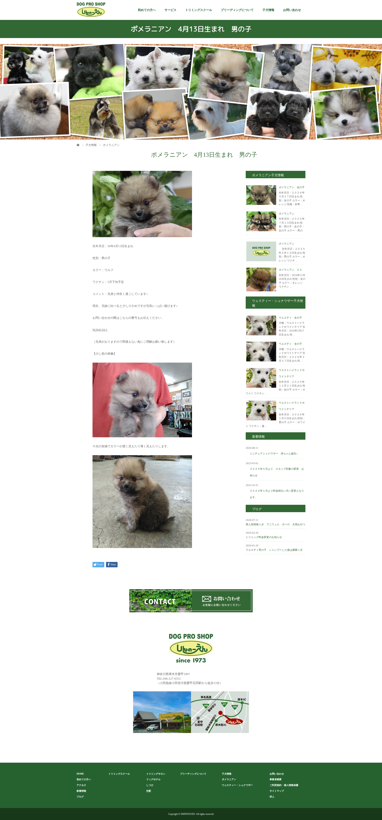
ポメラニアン (286, 213)
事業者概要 (276, 779)
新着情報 (81, 791)
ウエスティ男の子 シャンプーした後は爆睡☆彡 (274, 549)
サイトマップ (277, 791)
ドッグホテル (153, 779)
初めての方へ (147, 10)
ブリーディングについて (237, 10)
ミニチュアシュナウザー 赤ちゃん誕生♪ (274, 453)
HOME (80, 773)
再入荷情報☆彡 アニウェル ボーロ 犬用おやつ (275, 524)
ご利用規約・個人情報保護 (284, 785)
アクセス (81, 785)
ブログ (80, 796)
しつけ (149, 785)
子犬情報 (268, 10)
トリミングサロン (155, 773)
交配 (148, 791)
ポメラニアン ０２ (290, 269)
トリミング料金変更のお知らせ (264, 537)
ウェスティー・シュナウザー (237, 785)
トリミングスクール (198, 10)
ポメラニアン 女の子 (292, 187)
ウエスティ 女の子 (290, 317)
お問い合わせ (292, 10)
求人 (272, 796)
